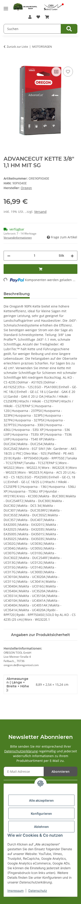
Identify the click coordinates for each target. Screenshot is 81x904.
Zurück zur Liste (17, 47)
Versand (40, 211)
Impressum (15, 890)
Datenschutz (37, 890)
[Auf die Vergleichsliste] (56, 72)
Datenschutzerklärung (21, 751)
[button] (30, 16)
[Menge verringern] (9, 255)
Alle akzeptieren (41, 800)
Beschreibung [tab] (17, 294)
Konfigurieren (41, 813)
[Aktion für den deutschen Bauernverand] (53, 6)
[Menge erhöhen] (72, 255)
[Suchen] (69, 29)
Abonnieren (61, 771)
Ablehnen (41, 827)
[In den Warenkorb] (7, 60)
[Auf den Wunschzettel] (68, 72)
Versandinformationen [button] (18, 238)
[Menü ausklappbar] (6, 7)
